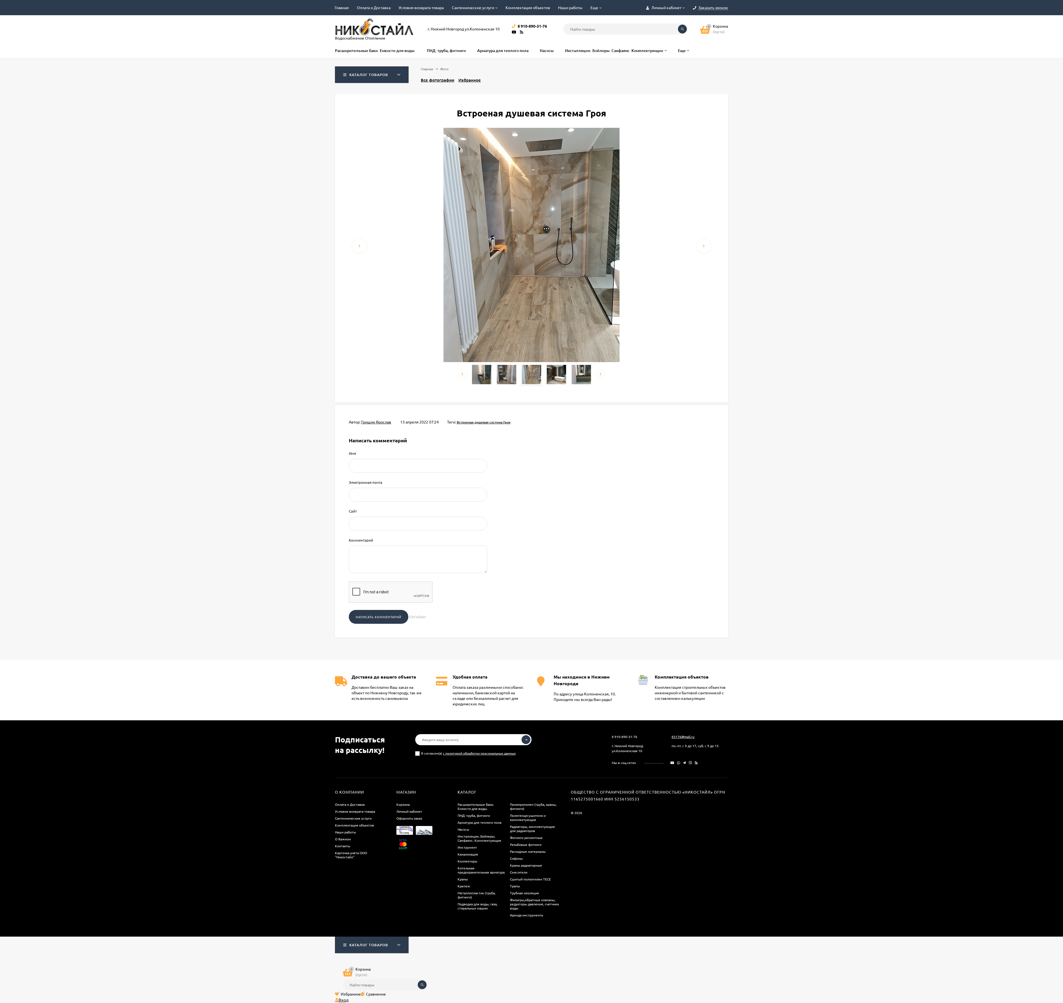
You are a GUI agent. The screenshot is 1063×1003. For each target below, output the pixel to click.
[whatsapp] (678, 762)
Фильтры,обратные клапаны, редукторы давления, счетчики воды (534, 904)
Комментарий (361, 540)
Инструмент (467, 847)
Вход (344, 999)
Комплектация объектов (527, 7)
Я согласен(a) (468, 753)
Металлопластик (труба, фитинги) (477, 895)
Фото (444, 69)
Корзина (403, 804)
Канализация (468, 854)
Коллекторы (467, 861)
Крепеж (464, 886)
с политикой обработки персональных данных (479, 753)
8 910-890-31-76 (624, 736)
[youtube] (672, 762)
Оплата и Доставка (374, 7)
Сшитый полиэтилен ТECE (530, 879)
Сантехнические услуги (473, 7)
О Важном (343, 839)
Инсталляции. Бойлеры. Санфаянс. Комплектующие (479, 838)
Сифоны (516, 858)
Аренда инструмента (526, 915)
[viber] (690, 762)
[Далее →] (531, 360)
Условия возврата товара (421, 7)
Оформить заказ (409, 818)
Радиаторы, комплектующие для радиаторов (532, 828)
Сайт (353, 511)
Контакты (342, 846)
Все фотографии (437, 80)
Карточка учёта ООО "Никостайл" (351, 855)
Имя (352, 453)
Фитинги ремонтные (526, 837)
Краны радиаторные (526, 865)
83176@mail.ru (683, 736)
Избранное (469, 80)
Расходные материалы (528, 851)
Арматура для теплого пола (479, 822)
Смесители (518, 872)
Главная (342, 7)
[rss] (696, 762)
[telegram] (684, 762)
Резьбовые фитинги (525, 844)
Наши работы (570, 7)
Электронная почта (365, 482)
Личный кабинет (409, 811)
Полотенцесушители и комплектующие (528, 817)
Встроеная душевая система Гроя (483, 422)
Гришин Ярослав (376, 421)
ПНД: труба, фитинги (474, 815)
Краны (463, 879)
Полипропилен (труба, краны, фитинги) (533, 806)
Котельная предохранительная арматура (481, 870)
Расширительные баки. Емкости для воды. (476, 806)
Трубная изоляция (524, 893)
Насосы (463, 829)
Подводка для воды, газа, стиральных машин (477, 906)
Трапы (515, 886)
